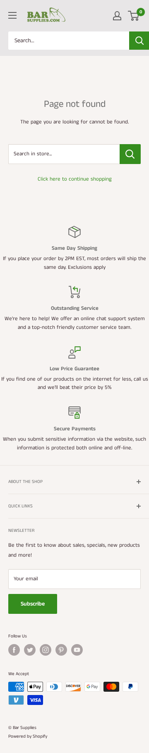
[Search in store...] (130, 154)
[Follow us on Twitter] (30, 650)
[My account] (117, 15)
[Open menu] (12, 15)
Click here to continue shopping (75, 179)
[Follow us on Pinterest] (61, 650)
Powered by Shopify (27, 736)
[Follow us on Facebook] (14, 650)
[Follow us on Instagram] (45, 650)
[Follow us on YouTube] (77, 650)
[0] (134, 16)
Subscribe (33, 604)
